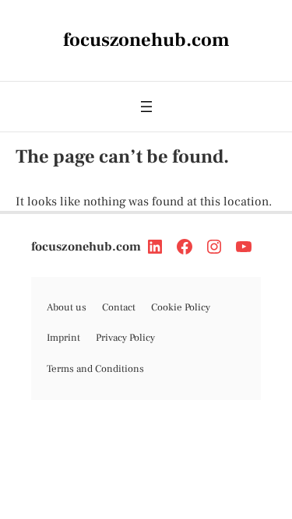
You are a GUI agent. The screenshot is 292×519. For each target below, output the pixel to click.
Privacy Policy (125, 337)
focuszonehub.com (86, 246)
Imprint (63, 337)
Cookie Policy (180, 307)
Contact (118, 307)
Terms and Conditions (95, 369)
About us (66, 307)
